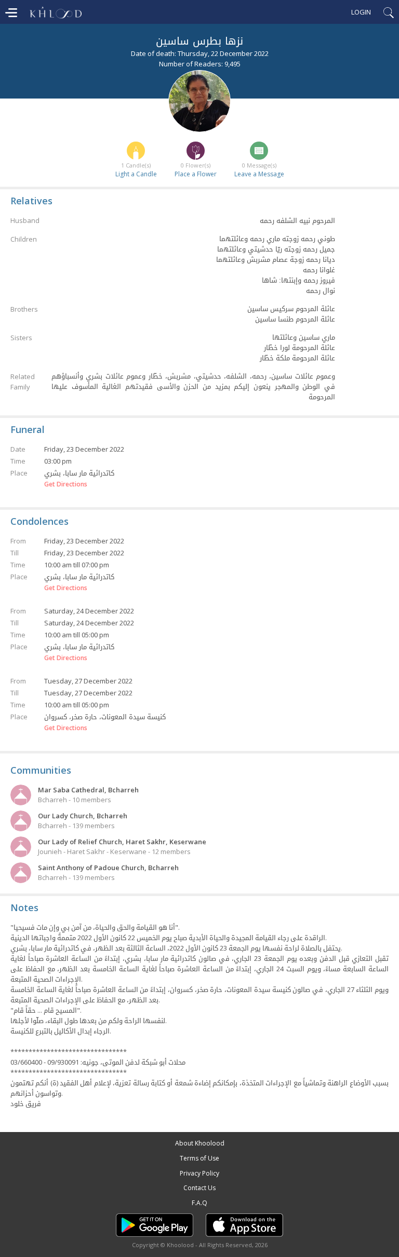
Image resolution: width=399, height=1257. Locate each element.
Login (361, 12)
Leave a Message (259, 174)
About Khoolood (199, 1143)
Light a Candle (136, 174)
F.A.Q (199, 1202)
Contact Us (199, 1187)
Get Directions (65, 484)
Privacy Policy (199, 1173)
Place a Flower (196, 174)
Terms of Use (199, 1158)
